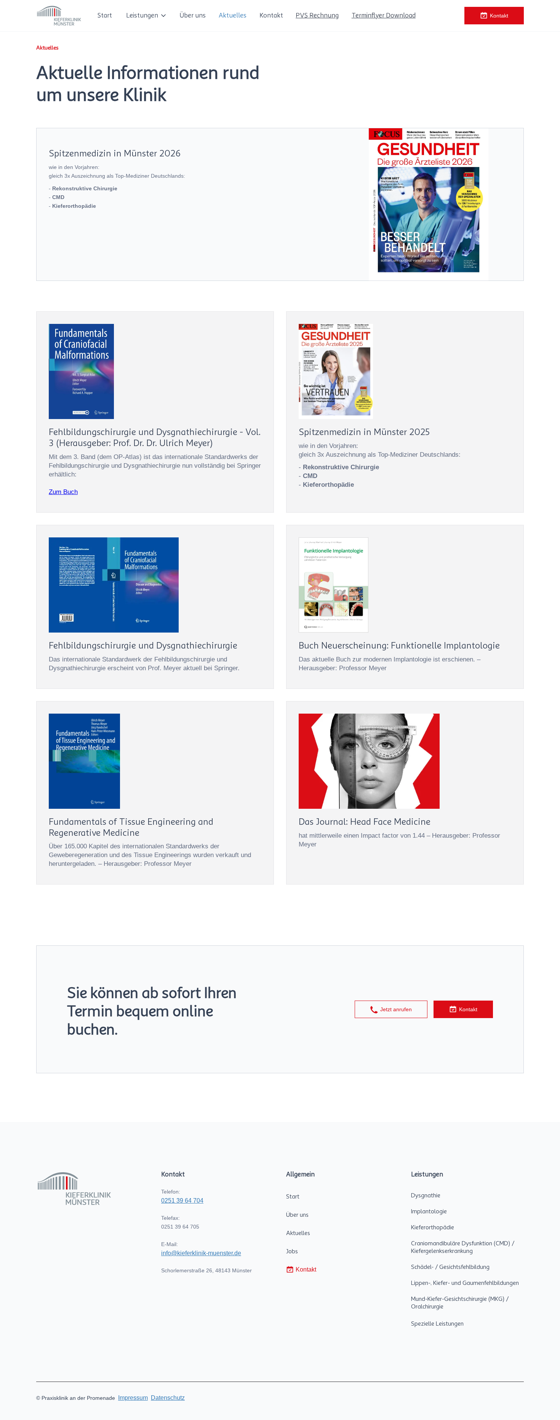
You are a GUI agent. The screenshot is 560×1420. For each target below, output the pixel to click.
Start (105, 15)
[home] (59, 15)
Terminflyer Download (384, 15)
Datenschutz (168, 1398)
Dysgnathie (425, 1195)
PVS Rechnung (317, 15)
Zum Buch (63, 492)
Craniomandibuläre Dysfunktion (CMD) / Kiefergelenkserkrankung (462, 1247)
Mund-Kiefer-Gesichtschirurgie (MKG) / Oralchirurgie (460, 1302)
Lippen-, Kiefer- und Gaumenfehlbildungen (465, 1283)
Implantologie (429, 1211)
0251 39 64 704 (182, 1200)
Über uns (192, 15)
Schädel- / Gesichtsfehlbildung (450, 1267)
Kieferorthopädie (432, 1227)
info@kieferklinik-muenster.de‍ (201, 1253)
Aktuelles (232, 15)
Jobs (292, 1251)
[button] (145, 15)
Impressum (133, 1398)
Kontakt (271, 15)
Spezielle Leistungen (437, 1324)
